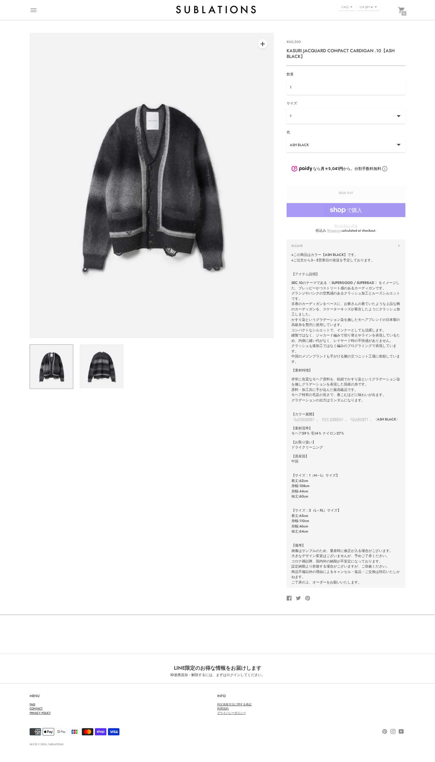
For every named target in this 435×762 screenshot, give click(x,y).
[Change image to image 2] (101, 366)
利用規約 (223, 708)
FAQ (32, 704)
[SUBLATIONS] (216, 10)
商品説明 (297, 246)
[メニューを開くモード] (33, 10)
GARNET (359, 419)
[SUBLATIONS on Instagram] (393, 730)
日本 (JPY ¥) (366, 7)
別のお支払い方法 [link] (345, 225)
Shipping (333, 230)
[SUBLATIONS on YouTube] (401, 730)
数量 (290, 74)
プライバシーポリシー (231, 713)
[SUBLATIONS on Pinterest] (384, 730)
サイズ (292, 103)
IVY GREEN (332, 419)
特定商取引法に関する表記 (234, 704)
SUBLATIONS (55, 744)
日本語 (345, 7)
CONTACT (36, 708)
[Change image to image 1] (51, 366)
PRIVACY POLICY (40, 713)
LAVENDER (304, 419)
